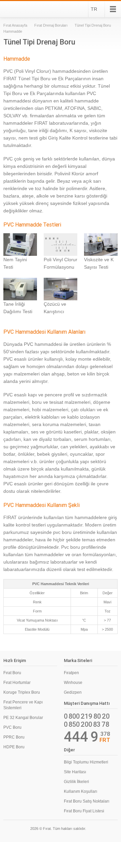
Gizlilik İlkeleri (76, 781)
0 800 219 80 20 (87, 716)
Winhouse (73, 682)
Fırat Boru (12, 672)
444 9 (81, 736)
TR (94, 9)
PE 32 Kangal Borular (23, 717)
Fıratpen (71, 672)
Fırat (21, 9)
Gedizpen (73, 692)
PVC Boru (12, 727)
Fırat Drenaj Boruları (51, 25)
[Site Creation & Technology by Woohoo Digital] (108, 829)
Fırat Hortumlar (17, 682)
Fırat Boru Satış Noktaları (86, 801)
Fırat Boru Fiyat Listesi (84, 811)
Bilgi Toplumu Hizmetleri (86, 762)
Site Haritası (75, 772)
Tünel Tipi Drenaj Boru (93, 25)
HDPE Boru (14, 747)
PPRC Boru (14, 737)
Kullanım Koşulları (80, 791)
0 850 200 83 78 (86, 724)
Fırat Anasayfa (15, 25)
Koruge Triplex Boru (21, 692)
